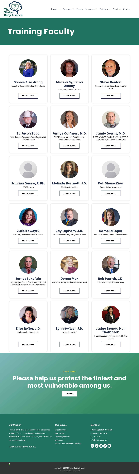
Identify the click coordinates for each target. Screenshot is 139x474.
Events (80, 9)
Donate (54, 9)
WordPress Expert (74, 471)
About (115, 9)
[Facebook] (92, 446)
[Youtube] (109, 446)
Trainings (104, 9)
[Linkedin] (101, 446)
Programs (67, 9)
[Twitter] (96, 446)
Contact (126, 9)
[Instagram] (105, 446)
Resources (89, 9)
